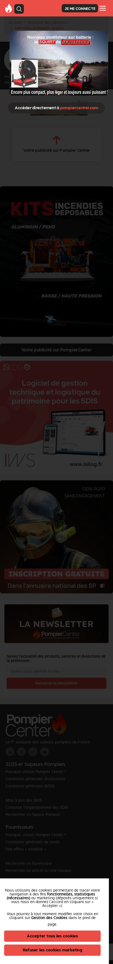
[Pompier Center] (8, 8)
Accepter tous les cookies (52, 935)
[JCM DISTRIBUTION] (58, 62)
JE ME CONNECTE (79, 8)
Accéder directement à (56, 107)
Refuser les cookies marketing (52, 949)
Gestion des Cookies (49, 918)
